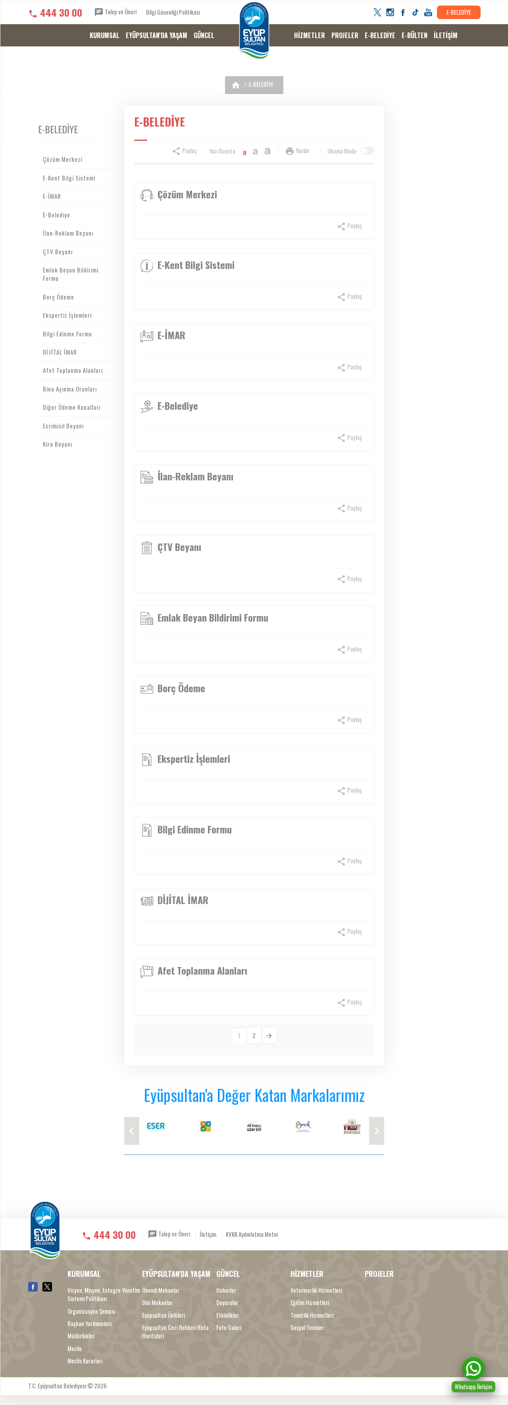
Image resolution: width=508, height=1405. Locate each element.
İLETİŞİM (446, 35)
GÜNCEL (204, 35)
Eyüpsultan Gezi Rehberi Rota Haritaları (175, 1331)
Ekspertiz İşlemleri (67, 315)
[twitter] (377, 12)
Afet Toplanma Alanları (73, 370)
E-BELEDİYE (458, 12)
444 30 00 (61, 12)
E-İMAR (52, 196)
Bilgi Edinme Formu (67, 333)
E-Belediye (56, 214)
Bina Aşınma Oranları (70, 388)
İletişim (208, 1234)
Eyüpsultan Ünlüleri (163, 1315)
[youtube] (428, 12)
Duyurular (227, 1302)
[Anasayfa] (236, 85)
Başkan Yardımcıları (89, 1323)
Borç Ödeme (58, 296)
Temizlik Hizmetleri (312, 1315)
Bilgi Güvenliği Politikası (173, 12)
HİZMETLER (309, 35)
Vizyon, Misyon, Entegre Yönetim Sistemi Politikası (103, 1294)
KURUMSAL (104, 35)
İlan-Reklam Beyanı (68, 232)
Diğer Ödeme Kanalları (71, 407)
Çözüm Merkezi (62, 159)
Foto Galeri (228, 1327)
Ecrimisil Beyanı (63, 425)
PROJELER (344, 35)
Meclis (74, 1348)
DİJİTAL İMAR (60, 351)
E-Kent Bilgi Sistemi (69, 177)
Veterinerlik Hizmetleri (316, 1290)
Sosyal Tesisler (307, 1327)
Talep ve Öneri (120, 11)
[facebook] (403, 12)
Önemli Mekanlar (160, 1290)
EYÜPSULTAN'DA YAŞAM (156, 35)
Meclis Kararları (84, 1361)
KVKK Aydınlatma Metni (252, 1234)
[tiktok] (415, 12)
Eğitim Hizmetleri (310, 1302)
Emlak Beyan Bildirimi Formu (70, 273)
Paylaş (189, 150)
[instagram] (390, 12)
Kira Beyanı (57, 444)
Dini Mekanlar (157, 1302)
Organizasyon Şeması (91, 1311)
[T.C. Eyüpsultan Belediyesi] (254, 30)
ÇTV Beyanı (58, 251)
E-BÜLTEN (414, 35)
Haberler (226, 1290)
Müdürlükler (80, 1336)
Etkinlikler (227, 1315)
